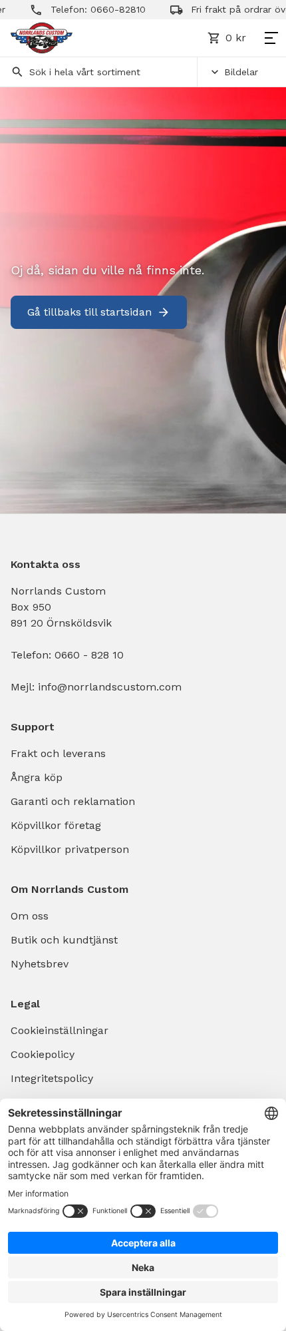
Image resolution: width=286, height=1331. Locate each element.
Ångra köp (37, 777)
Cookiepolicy (42, 1054)
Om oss (30, 916)
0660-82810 (108, 9)
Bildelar (241, 72)
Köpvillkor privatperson (70, 849)
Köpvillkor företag (56, 825)
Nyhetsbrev (40, 963)
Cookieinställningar (59, 1030)
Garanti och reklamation (73, 801)
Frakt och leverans (58, 753)
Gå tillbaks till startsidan (89, 312)
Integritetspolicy (52, 1078)
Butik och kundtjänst (64, 939)
